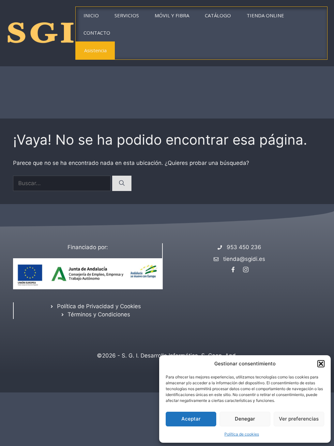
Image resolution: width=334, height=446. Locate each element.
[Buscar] (121, 183)
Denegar (245, 419)
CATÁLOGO (218, 15)
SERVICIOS (126, 15)
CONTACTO (97, 32)
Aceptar (191, 419)
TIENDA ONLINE (265, 15)
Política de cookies (241, 434)
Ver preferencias (299, 419)
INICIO (91, 15)
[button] (321, 363)
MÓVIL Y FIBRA (172, 15)
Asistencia (95, 50)
